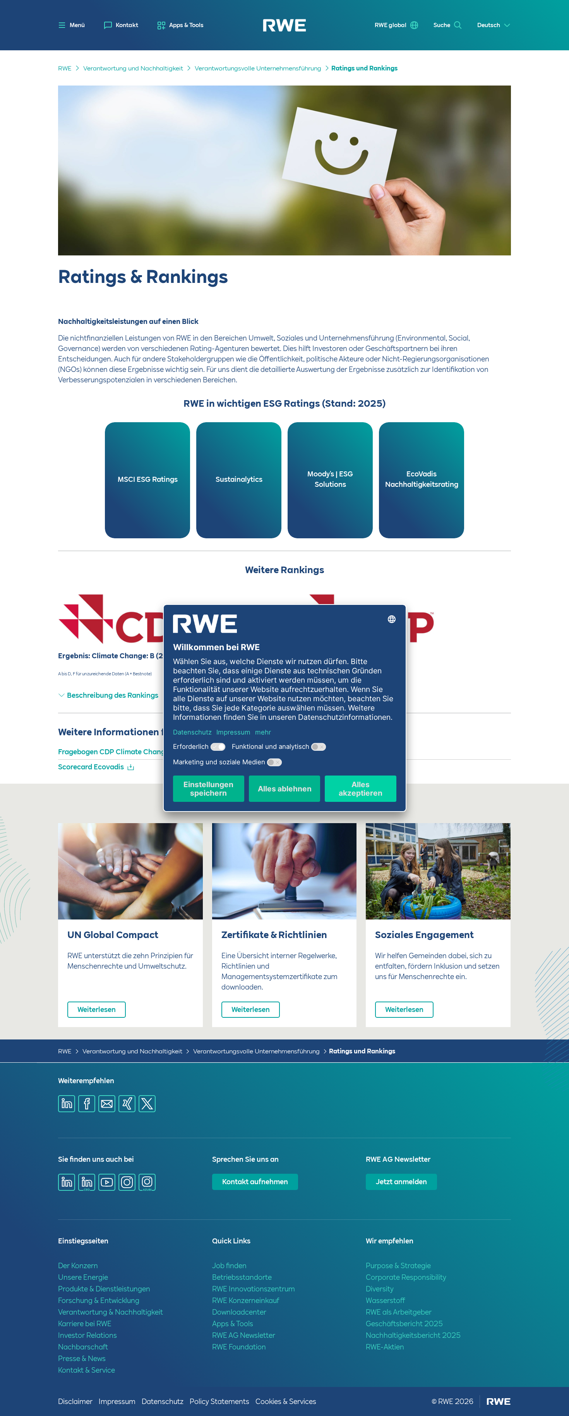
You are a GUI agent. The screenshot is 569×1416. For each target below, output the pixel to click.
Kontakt (127, 25)
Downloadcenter (239, 1312)
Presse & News (82, 1358)
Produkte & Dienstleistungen (104, 1289)
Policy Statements (219, 1401)
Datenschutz (162, 1401)
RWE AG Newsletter (243, 1335)
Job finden (229, 1266)
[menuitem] (121, 25)
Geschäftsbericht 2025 (404, 1324)
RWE (65, 68)
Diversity (380, 1289)
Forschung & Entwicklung (98, 1300)
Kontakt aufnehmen (255, 1182)
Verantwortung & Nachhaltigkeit (110, 1312)
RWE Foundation (239, 1347)
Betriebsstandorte (242, 1277)
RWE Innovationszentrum (253, 1289)
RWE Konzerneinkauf (245, 1300)
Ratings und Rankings (364, 68)
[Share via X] (147, 1103)
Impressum (117, 1401)
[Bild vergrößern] (492, 625)
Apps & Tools (186, 25)
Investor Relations (87, 1335)
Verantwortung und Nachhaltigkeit (133, 68)
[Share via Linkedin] (66, 1103)
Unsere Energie (83, 1277)
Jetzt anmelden (401, 1182)
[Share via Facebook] (86, 1103)
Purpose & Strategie (398, 1266)
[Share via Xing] (126, 1103)
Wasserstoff (385, 1300)
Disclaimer (75, 1401)
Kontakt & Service (86, 1370)
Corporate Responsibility (406, 1277)
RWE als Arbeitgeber (399, 1312)
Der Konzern (78, 1266)
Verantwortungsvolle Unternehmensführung (258, 68)
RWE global (390, 25)
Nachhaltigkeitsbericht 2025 (413, 1335)
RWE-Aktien (385, 1347)
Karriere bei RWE (84, 1324)
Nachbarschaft (83, 1347)
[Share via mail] (106, 1103)
